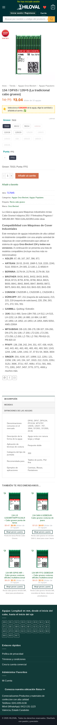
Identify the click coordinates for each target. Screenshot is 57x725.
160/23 (27, 139)
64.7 (17, 636)
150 (17, 139)
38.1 (10, 627)
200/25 (7, 145)
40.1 (29, 627)
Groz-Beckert (13, 206)
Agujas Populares (46, 86)
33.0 (23, 622)
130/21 (41, 132)
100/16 (37, 126)
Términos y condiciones (13, 659)
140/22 (7, 139)
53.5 (29, 631)
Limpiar (52, 118)
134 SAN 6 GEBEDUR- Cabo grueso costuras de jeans (42, 517)
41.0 (35, 627)
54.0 (35, 631)
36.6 (47, 622)
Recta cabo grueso (17, 202)
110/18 (7, 132)
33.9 (35, 622)
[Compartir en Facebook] (9, 378)
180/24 (38, 139)
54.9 (41, 631)
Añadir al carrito (27, 176)
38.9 (23, 627)
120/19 (18, 132)
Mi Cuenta (7, 680)
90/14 (26, 126)
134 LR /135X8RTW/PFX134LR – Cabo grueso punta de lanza (14, 519)
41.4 (41, 627)
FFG (13, 158)
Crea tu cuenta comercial (14, 664)
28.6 (4, 622)
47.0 (10, 631)
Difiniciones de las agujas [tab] (18, 411)
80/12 (16, 126)
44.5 (4, 631)
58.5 (4, 636)
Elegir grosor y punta (15, 532)
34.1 (41, 622)
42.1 (47, 627)
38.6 (17, 627)
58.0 (47, 631)
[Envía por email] (14, 378)
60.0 (10, 636)
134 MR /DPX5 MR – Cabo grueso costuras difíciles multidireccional (14, 575)
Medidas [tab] (8, 405)
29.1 (10, 622)
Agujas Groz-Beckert (27, 86)
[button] (3, 7)
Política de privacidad (12, 654)
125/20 (29, 132)
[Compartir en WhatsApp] (4, 378)
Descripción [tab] (10, 399)
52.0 (23, 631)
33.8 (29, 622)
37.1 (4, 627)
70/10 (6, 126)
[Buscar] (51, 19)
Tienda (12, 86)
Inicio (4, 86)
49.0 (17, 631)
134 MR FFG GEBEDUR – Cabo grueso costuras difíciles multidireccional (42, 575)
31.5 (17, 622)
